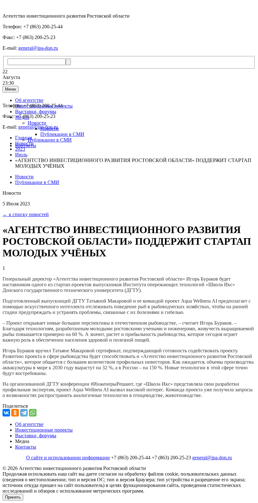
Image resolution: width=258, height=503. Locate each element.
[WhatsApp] (32, 412)
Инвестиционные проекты (44, 430)
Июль (21, 154)
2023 (20, 149)
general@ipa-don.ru (38, 48)
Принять (13, 497)
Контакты (25, 447)
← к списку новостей (26, 214)
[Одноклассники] (15, 412)
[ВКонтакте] (6, 412)
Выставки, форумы (35, 111)
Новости (37, 123)
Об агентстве (29, 100)
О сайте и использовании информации (68, 457)
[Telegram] (24, 412)
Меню (10, 89)
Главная (23, 137)
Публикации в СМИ (62, 134)
